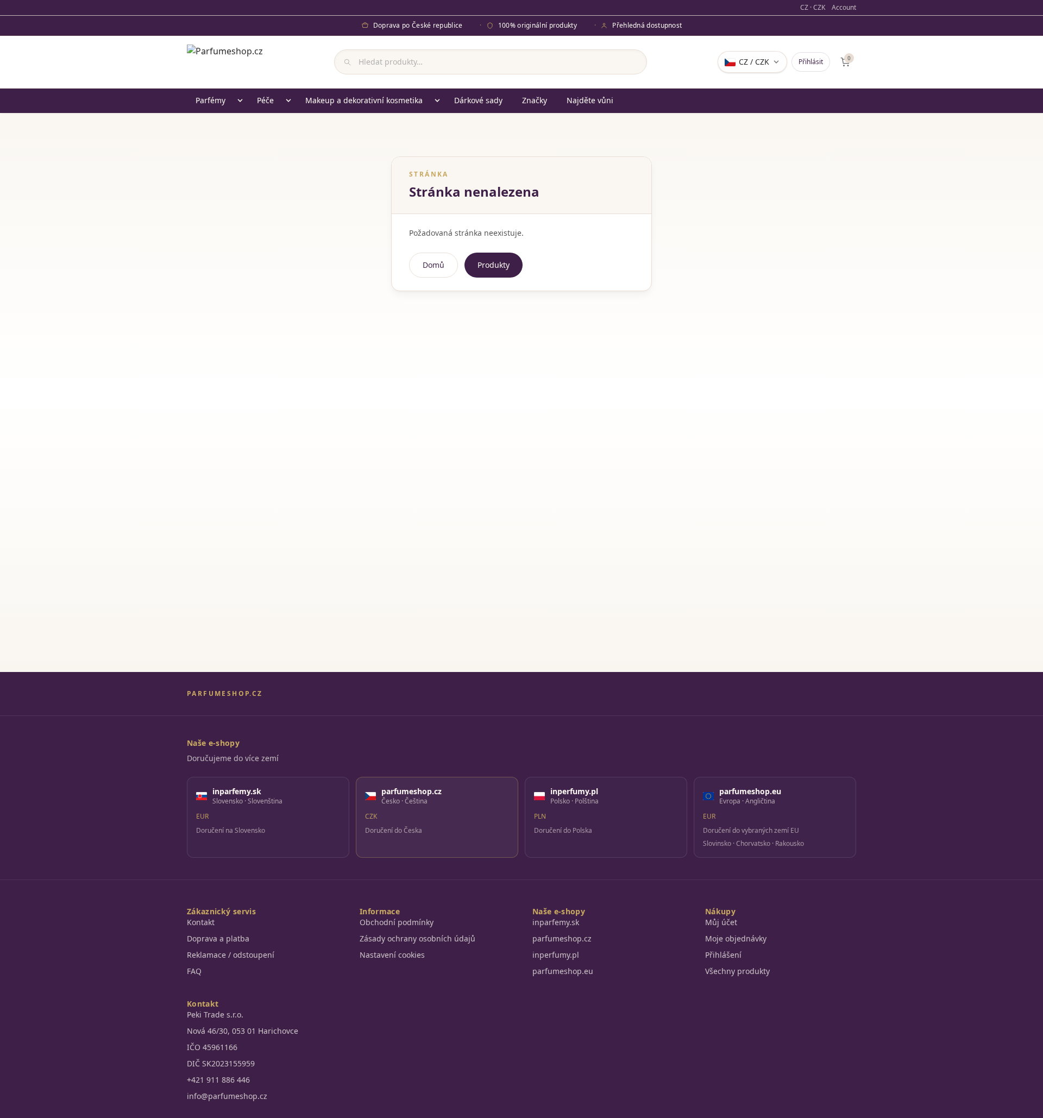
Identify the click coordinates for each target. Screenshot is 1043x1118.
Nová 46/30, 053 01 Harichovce (242, 1031)
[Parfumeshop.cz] (225, 62)
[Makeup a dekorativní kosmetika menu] (437, 100)
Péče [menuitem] (265, 100)
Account (844, 7)
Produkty (493, 265)
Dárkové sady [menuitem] (478, 100)
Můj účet (721, 922)
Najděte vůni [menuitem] (590, 100)
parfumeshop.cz (562, 938)
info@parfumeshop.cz (227, 1096)
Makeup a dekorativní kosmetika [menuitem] (364, 100)
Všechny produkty (737, 971)
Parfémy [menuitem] (210, 100)
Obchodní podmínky (396, 922)
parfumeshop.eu (562, 971)
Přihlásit (811, 61)
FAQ (194, 971)
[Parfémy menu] (240, 100)
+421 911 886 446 (218, 1080)
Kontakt (201, 922)
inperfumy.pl (555, 955)
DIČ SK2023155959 (221, 1063)
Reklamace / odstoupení (230, 955)
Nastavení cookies (392, 955)
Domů (433, 265)
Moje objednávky (735, 938)
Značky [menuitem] (534, 100)
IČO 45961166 (212, 1047)
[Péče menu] (288, 100)
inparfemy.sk (555, 922)
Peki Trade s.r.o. (215, 1014)
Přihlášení (723, 955)
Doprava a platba (218, 938)
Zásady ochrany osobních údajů (417, 938)
